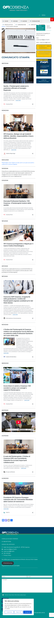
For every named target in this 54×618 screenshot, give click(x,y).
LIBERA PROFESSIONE (44, 80)
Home (6, 21)
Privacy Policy (7, 555)
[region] (18, 607)
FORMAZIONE (36, 21)
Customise (9, 612)
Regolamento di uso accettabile (11, 565)
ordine (15, 21)
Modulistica (8, 24)
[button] (52, 19)
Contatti (33, 24)
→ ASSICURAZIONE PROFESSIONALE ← (43, 53)
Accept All (27, 612)
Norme (24, 21)
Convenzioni (21, 24)
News (43, 24)
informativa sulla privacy (20, 594)
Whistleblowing (7, 563)
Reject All (18, 612)
